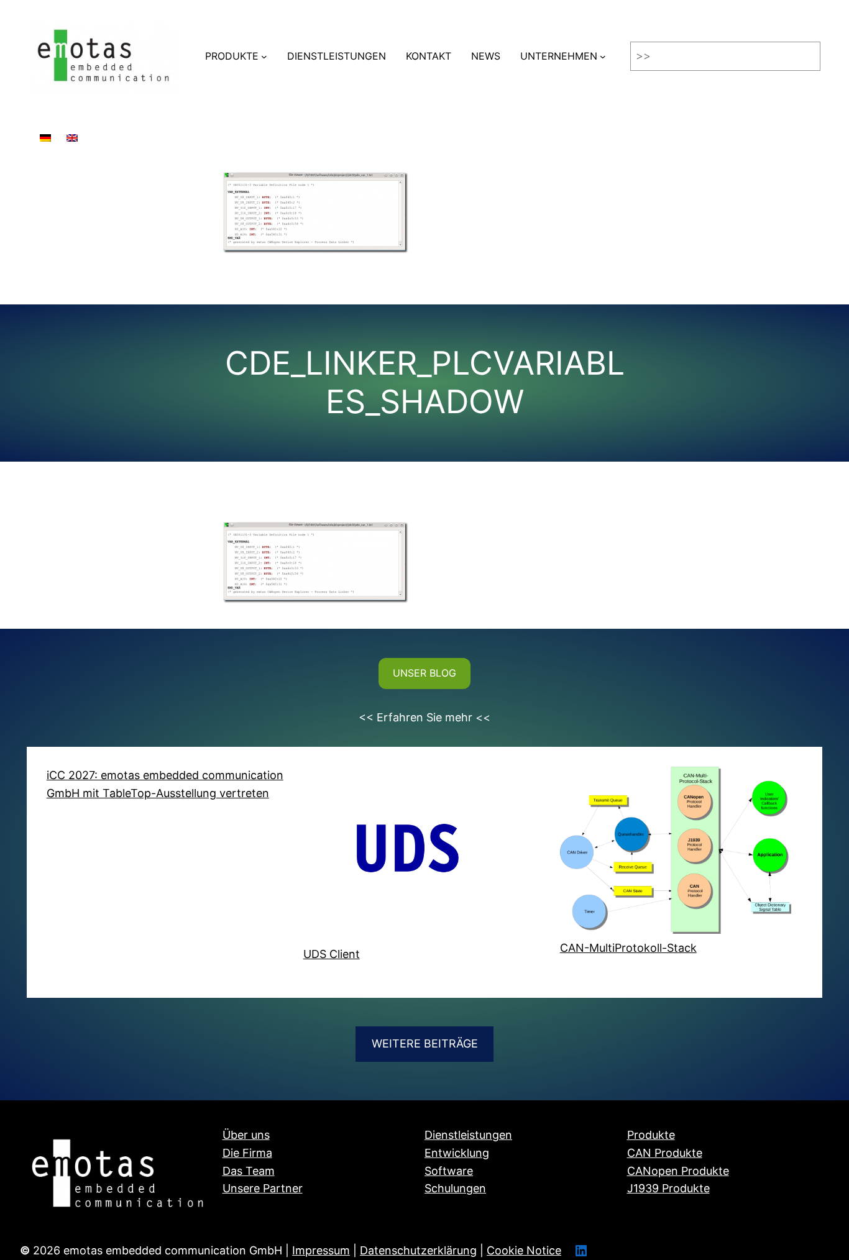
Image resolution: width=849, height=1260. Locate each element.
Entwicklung (456, 1152)
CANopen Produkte (678, 1170)
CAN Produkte (664, 1152)
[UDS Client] (419, 856)
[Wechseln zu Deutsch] (45, 132)
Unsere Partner (263, 1188)
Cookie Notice (524, 1250)
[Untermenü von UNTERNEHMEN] (603, 56)
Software (448, 1170)
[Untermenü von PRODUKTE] (264, 56)
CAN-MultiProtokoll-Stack (628, 947)
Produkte (651, 1134)
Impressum (321, 1250)
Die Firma (247, 1152)
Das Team (249, 1170)
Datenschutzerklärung (418, 1250)
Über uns (246, 1134)
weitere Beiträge (425, 1043)
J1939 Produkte (668, 1188)
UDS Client (331, 954)
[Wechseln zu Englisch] (72, 132)
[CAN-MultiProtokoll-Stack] (676, 853)
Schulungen (455, 1188)
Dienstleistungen (468, 1134)
